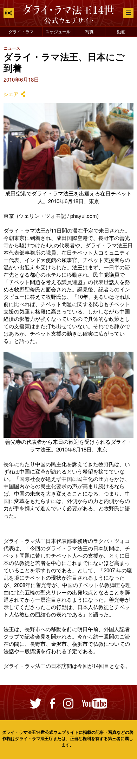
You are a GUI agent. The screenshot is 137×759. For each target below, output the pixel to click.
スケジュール (58, 31)
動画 (121, 31)
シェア (11, 94)
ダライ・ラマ (21, 31)
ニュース (12, 48)
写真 (89, 31)
